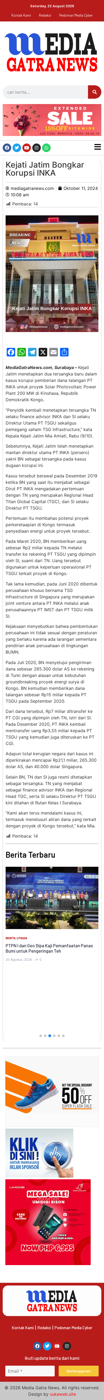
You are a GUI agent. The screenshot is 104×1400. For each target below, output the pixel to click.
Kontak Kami (21, 15)
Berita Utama (16, 938)
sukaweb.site (63, 1394)
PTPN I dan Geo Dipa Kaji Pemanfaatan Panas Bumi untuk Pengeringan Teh (49, 948)
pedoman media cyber (76, 15)
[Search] (94, 92)
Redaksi (45, 15)
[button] (40, 1035)
